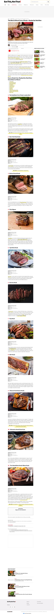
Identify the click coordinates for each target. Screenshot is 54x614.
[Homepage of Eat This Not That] (11, 601)
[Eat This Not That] (20, 508)
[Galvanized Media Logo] (9, 611)
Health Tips (21, 526)
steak (19, 55)
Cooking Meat (10, 526)
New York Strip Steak (13, 82)
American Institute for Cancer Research (25, 67)
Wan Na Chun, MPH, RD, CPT (22, 239)
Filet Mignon (11, 84)
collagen (23, 314)
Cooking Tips (16, 526)
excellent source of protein (23, 61)
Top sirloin (9, 276)
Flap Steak (11, 87)
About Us (28, 601)
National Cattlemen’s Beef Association (13, 57)
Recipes (37, 4)
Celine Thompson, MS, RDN (21, 315)
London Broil (11, 81)
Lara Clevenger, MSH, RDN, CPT (15, 62)
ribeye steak (28, 498)
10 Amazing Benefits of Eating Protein (22, 170)
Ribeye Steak (11, 92)
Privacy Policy (39, 601)
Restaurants (32, 4)
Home (8, 18)
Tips (24, 526)
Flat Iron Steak (12, 86)
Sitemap (28, 603)
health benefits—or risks (19, 58)
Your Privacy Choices (28, 613)
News (9, 4)
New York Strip (11, 165)
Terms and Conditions (40, 603)
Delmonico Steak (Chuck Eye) (14, 91)
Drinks (42, 4)
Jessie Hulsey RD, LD (12, 348)
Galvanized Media (27, 611)
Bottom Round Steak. (23, 202)
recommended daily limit (23, 499)
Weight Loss (26, 4)
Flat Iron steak (11, 311)
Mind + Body (47, 4)
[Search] (48, 1)
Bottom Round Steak (12, 83)
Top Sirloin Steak (12, 85)
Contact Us (28, 604)
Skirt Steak (11, 88)
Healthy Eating (14, 4)
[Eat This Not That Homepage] (12, 2)
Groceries (20, 4)
